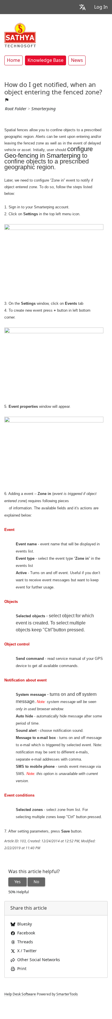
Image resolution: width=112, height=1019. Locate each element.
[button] (82, 7)
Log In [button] (101, 7)
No (36, 881)
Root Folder (15, 108)
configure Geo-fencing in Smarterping (48, 152)
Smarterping (43, 108)
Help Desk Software (20, 994)
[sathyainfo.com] (20, 35)
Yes (17, 881)
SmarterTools (67, 994)
